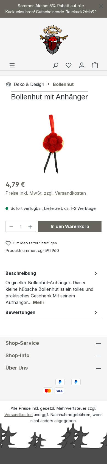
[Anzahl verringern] (11, 226)
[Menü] (12, 64)
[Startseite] (8, 84)
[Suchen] (55, 64)
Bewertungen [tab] (20, 312)
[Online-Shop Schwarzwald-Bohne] (53, 38)
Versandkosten (18, 414)
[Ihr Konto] (81, 64)
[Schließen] (101, 5)
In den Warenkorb (70, 226)
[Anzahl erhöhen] (30, 226)
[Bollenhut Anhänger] (53, 144)
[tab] (52, 287)
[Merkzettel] (68, 64)
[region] (53, 9)
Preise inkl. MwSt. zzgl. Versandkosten (45, 193)
